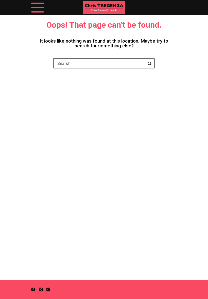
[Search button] (150, 63)
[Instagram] (48, 289)
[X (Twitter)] (41, 289)
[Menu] (37, 7)
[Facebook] (33, 289)
